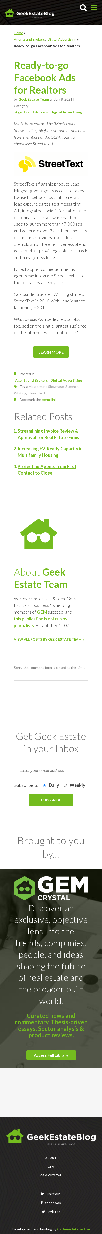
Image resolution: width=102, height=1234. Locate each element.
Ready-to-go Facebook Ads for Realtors (45, 77)
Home (18, 33)
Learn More (51, 352)
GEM (42, 612)
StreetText (36, 393)
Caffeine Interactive (73, 1229)
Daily (54, 785)
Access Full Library (51, 1055)
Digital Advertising (62, 39)
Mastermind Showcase (46, 386)
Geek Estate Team (33, 99)
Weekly (77, 785)
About (51, 1157)
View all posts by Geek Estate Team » (49, 639)
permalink (49, 399)
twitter (53, 1211)
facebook (52, 1203)
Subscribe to (26, 785)
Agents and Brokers (29, 39)
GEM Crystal (51, 1175)
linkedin (53, 1194)
